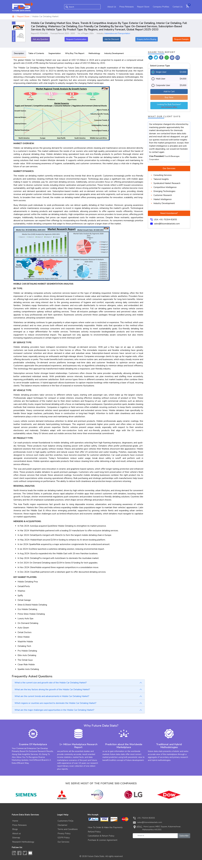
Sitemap (16, 837)
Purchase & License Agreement (102, 840)
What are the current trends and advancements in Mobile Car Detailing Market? (52, 696)
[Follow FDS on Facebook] (19, 853)
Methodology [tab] (94, 53)
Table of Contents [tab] (36, 53)
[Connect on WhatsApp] (166, 57)
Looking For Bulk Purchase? (169, 105)
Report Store (143, 6)
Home (15, 820)
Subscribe (184, 835)
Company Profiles (161, 6)
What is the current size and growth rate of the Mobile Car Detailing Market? (51, 682)
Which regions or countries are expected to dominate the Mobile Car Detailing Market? (55, 703)
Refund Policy (94, 831)
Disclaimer (62, 825)
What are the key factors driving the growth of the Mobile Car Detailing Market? (52, 689)
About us (16, 833)
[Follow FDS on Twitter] (25, 853)
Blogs (15, 829)
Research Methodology (23, 841)
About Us (111, 6)
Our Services (63, 841)
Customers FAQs (65, 820)
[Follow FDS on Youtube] (30, 853)
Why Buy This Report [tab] (74, 53)
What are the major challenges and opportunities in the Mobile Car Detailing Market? (54, 710)
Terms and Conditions (68, 829)
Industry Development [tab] (114, 53)
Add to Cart (169, 91)
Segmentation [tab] (55, 53)
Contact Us (177, 6)
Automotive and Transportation (117, 33)
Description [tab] (19, 53)
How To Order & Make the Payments (105, 827)
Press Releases (126, 6)
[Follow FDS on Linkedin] (14, 853)
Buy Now (169, 97)
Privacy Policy (64, 833)
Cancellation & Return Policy (101, 835)
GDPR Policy (64, 837)
